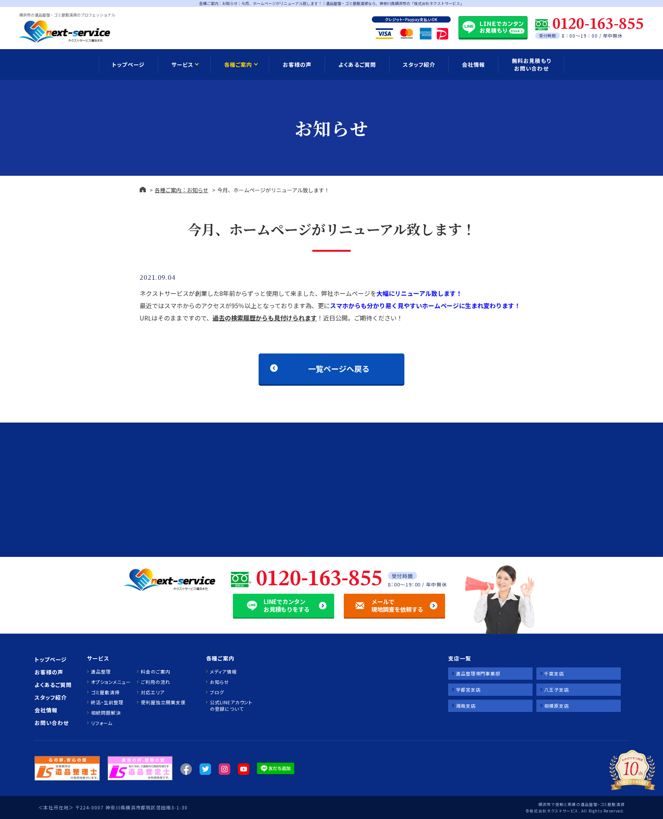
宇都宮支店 (468, 689)
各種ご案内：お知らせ (181, 190)
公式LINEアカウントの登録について (231, 705)
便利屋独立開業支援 (163, 702)
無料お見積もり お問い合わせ (531, 64)
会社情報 (473, 64)
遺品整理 (101, 672)
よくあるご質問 (357, 64)
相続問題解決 (105, 713)
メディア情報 (223, 672)
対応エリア (153, 692)
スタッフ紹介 (419, 64)
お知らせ (219, 682)
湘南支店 (466, 705)
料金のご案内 (155, 672)
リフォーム (101, 723)
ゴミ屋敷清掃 (105, 692)
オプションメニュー (110, 682)
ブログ (217, 692)
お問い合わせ (52, 723)
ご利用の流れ (155, 682)
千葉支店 (554, 673)
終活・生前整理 (107, 702)
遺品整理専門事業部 (478, 673)
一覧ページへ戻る (338, 368)
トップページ (128, 64)
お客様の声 (297, 64)
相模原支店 (556, 705)
